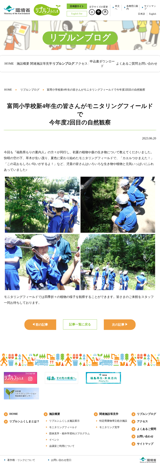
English (152, 13)
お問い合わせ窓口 (61, 460)
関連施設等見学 (108, 413)
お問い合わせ (145, 436)
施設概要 (54, 413)
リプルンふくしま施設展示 (64, 420)
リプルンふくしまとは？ (24, 421)
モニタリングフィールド (63, 427)
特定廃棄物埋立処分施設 (113, 420)
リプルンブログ (29, 89)
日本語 (141, 13)
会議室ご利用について (62, 446)
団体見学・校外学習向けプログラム (69, 433)
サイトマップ (150, 7)
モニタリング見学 (109, 427)
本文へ (117, 7)
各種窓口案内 (132, 7)
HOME (8, 89)
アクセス (142, 421)
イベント (54, 439)
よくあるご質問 (146, 429)
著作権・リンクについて (21, 460)
